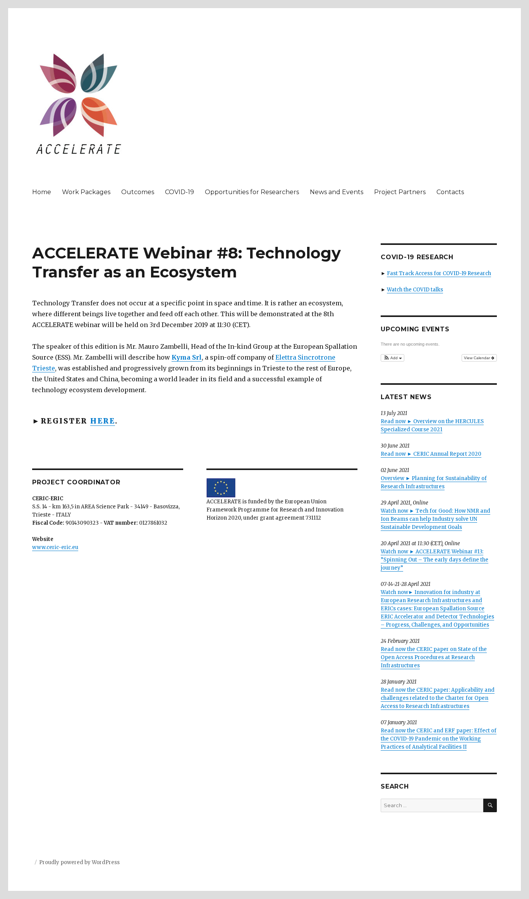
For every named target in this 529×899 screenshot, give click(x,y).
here (102, 420)
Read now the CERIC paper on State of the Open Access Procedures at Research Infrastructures (434, 657)
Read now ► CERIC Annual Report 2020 (431, 454)
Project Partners (400, 192)
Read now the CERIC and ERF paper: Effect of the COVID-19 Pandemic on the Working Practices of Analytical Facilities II (438, 738)
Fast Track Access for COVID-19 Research (439, 273)
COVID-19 (179, 192)
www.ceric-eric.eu (55, 547)
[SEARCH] (490, 805)
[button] (392, 358)
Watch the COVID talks (415, 289)
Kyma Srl (187, 357)
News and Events (336, 192)
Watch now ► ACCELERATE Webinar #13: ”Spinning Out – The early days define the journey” (434, 559)
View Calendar (477, 358)
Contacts (450, 192)
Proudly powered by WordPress (79, 862)
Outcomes (137, 192)
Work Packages (86, 192)
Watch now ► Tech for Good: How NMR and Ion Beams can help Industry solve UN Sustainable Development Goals (435, 519)
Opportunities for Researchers (252, 192)
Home (41, 192)
